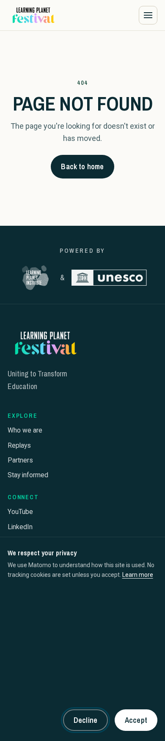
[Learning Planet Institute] (35, 278)
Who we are (25, 430)
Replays (19, 445)
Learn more (137, 574)
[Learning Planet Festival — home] (33, 15)
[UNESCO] (109, 278)
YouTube (20, 512)
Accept (136, 720)
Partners (20, 460)
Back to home (82, 166)
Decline (85, 720)
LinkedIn (20, 527)
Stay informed (28, 475)
